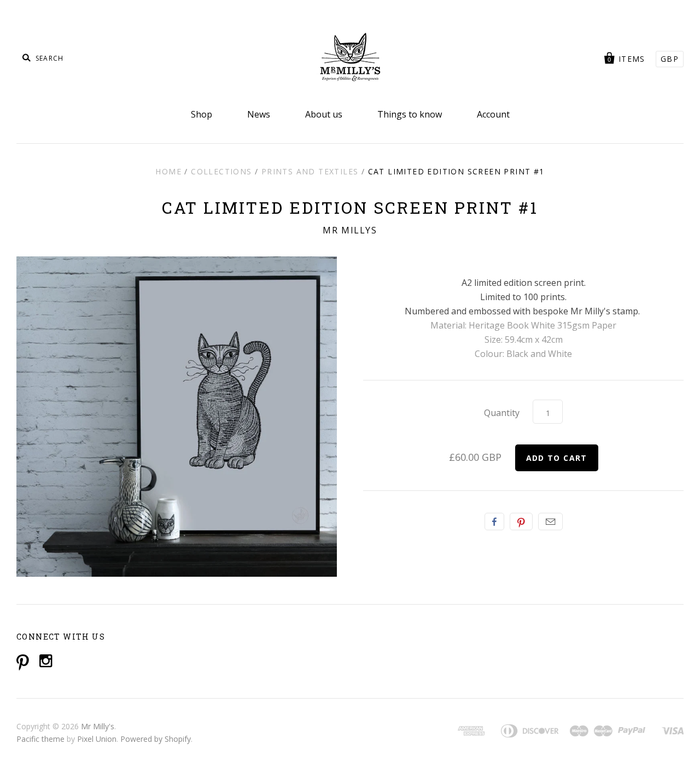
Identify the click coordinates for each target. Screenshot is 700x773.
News (258, 114)
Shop (201, 114)
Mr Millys (350, 230)
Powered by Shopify (155, 739)
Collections (221, 171)
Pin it (521, 521)
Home (168, 171)
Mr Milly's (97, 726)
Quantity (502, 413)
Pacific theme (40, 739)
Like (494, 521)
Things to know (409, 114)
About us (323, 114)
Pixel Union (96, 739)
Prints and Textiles (310, 171)
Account (493, 114)
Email (550, 521)
